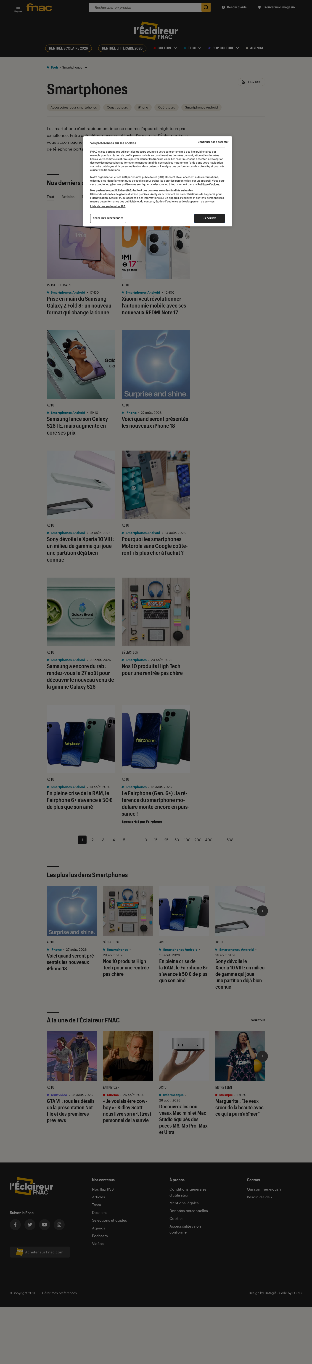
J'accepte (209, 218)
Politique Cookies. (208, 184)
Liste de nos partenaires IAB (107, 206)
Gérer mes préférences (108, 218)
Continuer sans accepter (213, 141)
